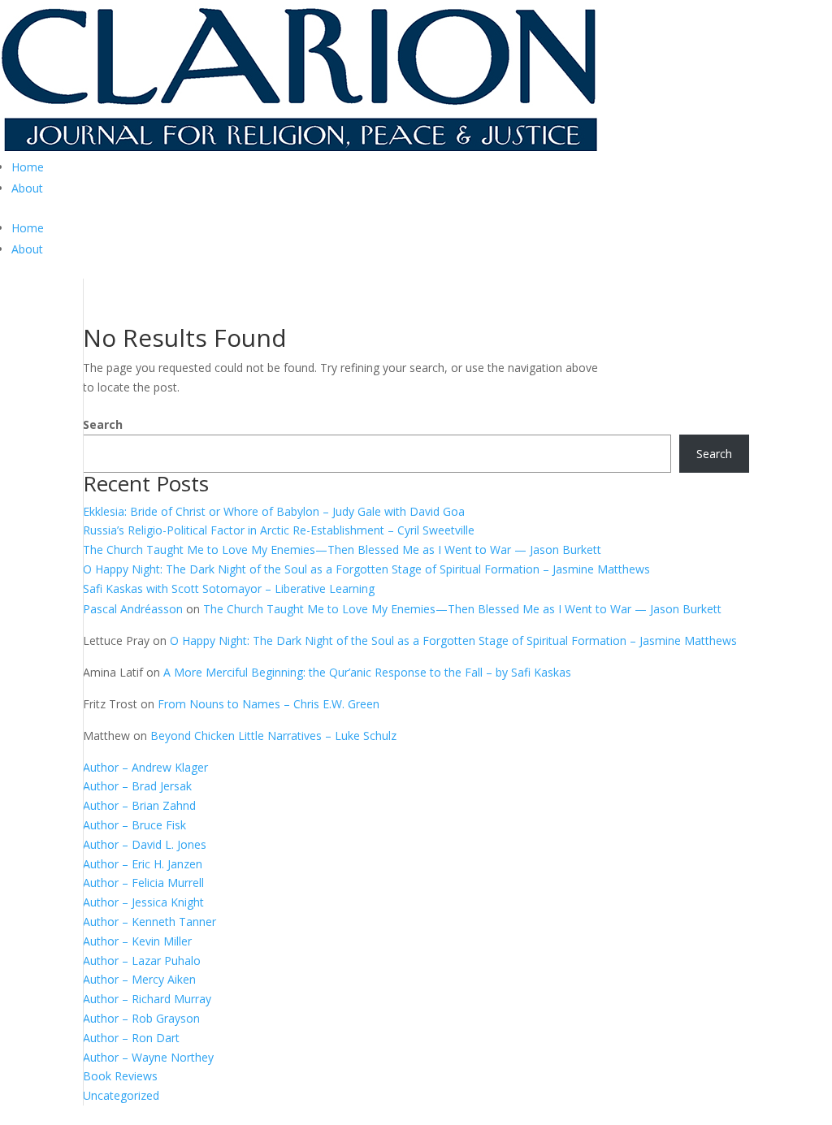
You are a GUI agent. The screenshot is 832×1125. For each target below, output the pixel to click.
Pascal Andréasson (133, 609)
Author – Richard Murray (147, 998)
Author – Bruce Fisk (134, 825)
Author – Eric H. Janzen (142, 864)
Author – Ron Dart (131, 1037)
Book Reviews (120, 1076)
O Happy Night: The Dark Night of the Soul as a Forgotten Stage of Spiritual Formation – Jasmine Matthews (366, 569)
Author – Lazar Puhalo (142, 960)
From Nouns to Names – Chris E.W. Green (268, 704)
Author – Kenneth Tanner (149, 921)
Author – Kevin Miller (137, 941)
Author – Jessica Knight (143, 902)
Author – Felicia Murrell (143, 882)
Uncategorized (121, 1095)
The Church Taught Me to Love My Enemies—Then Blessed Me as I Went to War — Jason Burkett (342, 549)
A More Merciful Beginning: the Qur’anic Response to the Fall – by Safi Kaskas (367, 672)
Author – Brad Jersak (137, 786)
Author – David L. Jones (144, 844)
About (27, 188)
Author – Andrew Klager (145, 767)
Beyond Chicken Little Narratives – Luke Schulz (273, 735)
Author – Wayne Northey (148, 1057)
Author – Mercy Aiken (139, 979)
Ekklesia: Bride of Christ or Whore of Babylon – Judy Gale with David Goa (274, 511)
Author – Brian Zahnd (139, 805)
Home (27, 167)
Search (103, 424)
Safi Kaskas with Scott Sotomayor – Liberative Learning (229, 588)
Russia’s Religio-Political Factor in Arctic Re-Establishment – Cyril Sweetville (278, 530)
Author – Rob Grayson (141, 1018)
